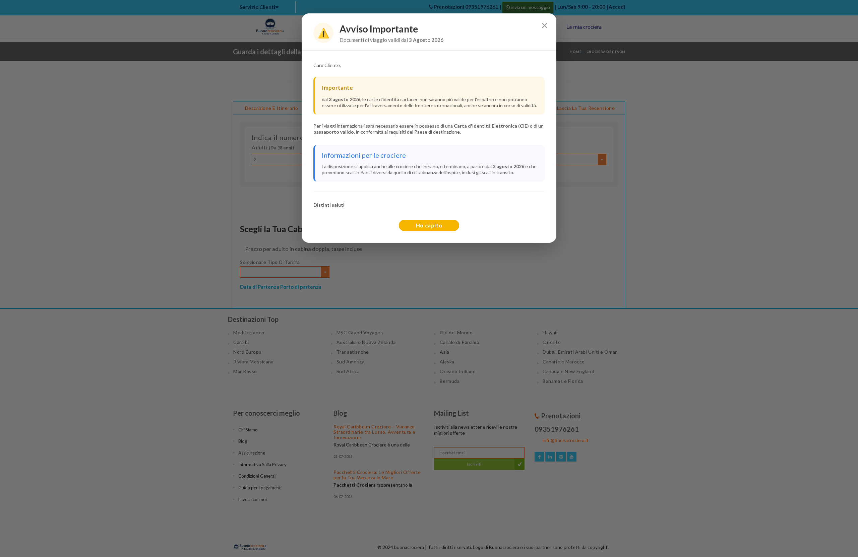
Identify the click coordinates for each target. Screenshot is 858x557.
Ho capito (429, 225)
